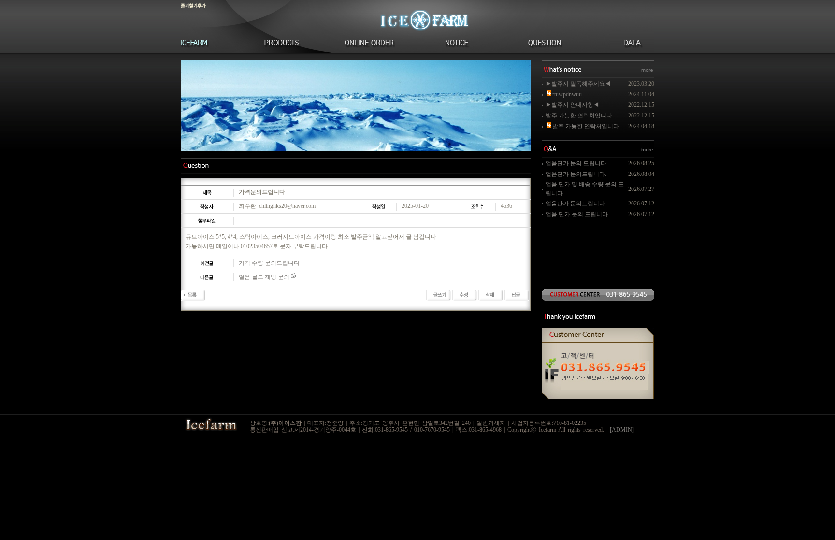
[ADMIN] (622, 429)
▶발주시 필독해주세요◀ (578, 83)
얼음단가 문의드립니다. (576, 174)
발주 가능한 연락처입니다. (580, 115)
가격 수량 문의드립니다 (269, 263)
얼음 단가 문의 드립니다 (577, 214)
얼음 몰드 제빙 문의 (264, 277)
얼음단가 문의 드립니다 (576, 163)
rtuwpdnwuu (567, 94)
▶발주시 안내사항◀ (572, 105)
